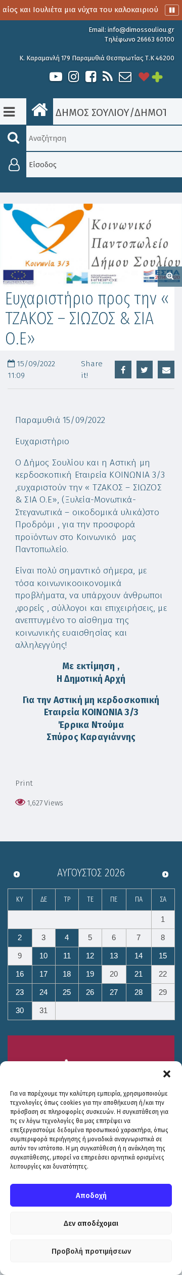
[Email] (166, 369)
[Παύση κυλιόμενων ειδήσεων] (172, 10)
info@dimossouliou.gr (141, 29)
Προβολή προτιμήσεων (91, 1251)
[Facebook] (90, 76)
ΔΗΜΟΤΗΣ (157, 112)
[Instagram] (73, 76)
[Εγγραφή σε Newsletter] (125, 76)
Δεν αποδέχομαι (91, 1223)
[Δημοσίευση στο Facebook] (123, 369)
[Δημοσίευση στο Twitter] (144, 369)
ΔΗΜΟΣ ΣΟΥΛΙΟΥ (91, 112)
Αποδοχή (91, 1195)
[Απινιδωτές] (144, 76)
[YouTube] (56, 76)
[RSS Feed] (108, 76)
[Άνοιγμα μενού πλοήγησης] (9, 112)
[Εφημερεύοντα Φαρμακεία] (164, 76)
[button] (167, 1074)
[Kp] (91, 245)
